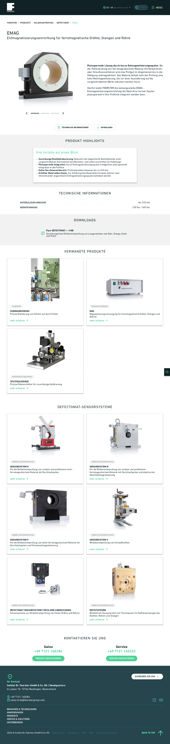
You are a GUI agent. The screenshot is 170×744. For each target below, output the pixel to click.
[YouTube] (161, 700)
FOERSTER (12, 23)
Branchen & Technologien (21, 709)
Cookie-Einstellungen (106, 733)
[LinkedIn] (154, 700)
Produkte (12, 715)
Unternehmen (15, 722)
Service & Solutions (18, 719)
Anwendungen (15, 712)
